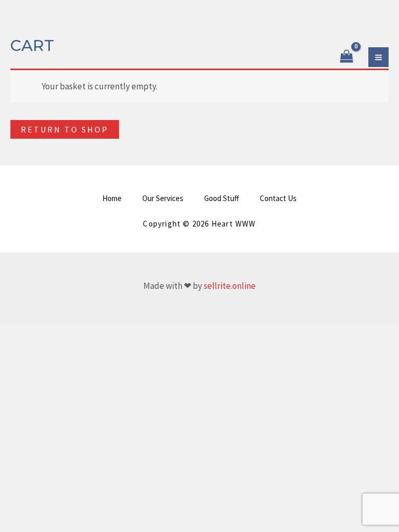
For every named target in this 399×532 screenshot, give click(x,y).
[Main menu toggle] (378, 57)
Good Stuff (221, 198)
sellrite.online (230, 285)
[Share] (55, 334)
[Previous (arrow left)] (10, 350)
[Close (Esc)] (77, 334)
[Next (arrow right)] (32, 350)
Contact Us (278, 198)
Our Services (162, 198)
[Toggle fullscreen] (32, 334)
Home (112, 198)
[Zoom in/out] (10, 334)
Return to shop (65, 129)
